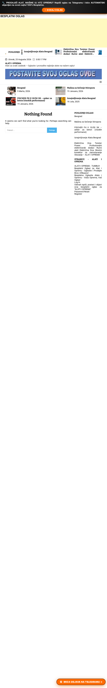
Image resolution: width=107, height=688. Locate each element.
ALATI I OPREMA (13, 63)
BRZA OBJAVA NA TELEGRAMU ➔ (83, 682)
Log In (77, 182)
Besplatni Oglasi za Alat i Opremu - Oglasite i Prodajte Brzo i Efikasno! (88, 170)
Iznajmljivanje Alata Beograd (23, 51)
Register (78, 194)
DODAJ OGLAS (55, 10)
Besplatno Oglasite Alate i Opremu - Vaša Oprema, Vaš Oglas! (88, 177)
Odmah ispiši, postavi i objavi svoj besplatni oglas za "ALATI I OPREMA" (88, 187)
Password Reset (81, 191)
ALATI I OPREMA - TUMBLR (87, 166)
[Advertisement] (53, 33)
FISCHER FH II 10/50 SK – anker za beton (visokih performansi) (34, 99)
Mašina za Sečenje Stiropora (81, 88)
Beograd (21, 88)
